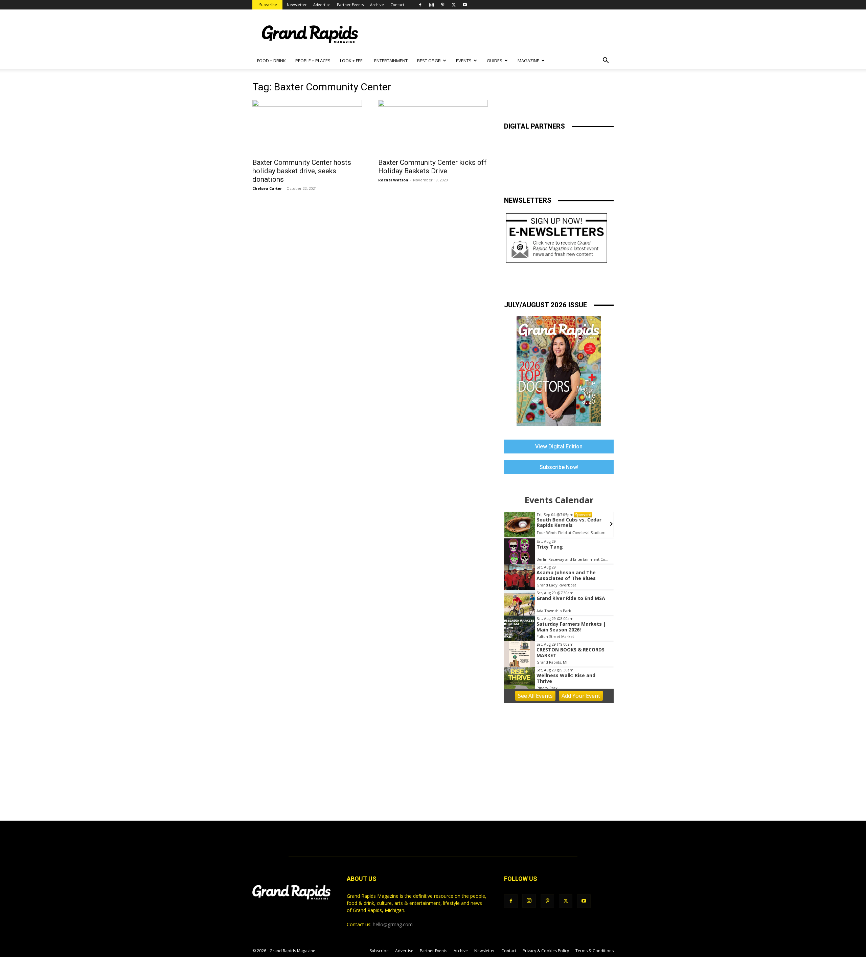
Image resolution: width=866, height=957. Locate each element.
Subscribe (268, 4)
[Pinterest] (442, 4)
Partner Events (350, 4)
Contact (397, 4)
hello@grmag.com (393, 924)
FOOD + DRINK (271, 61)
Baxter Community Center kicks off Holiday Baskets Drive (432, 166)
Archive (377, 4)
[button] (605, 61)
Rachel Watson (393, 179)
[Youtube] (465, 4)
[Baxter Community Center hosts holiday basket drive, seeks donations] (307, 127)
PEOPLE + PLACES (313, 61)
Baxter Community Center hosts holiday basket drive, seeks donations (301, 170)
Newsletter (297, 4)
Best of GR (429, 61)
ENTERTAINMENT (391, 61)
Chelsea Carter (267, 188)
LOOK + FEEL (352, 61)
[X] (454, 4)
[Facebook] (420, 4)
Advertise (322, 4)
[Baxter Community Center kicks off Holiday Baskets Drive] (433, 127)
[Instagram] (431, 4)
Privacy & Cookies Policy (546, 951)
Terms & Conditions (594, 951)
